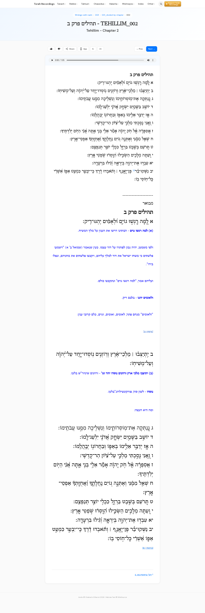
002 (128, 15)
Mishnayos (128, 4)
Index (141, 4)
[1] (134, 170)
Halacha (113, 4)
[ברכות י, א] (148, 548)
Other (151, 4)
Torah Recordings (44, 4)
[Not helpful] (59, 48)
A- (93, 49)
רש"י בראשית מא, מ (143, 575)
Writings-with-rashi (83, 15)
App (85, 49)
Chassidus (99, 4)
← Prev (139, 49)
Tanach (61, 4)
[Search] (161, 3)
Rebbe (73, 4)
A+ (100, 49)
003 (97, 15)
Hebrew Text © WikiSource (116, 597)
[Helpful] (51, 48)
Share (71, 49)
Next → (151, 49)
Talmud (85, 4)
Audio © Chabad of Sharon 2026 (91, 597)
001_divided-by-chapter (113, 15)
